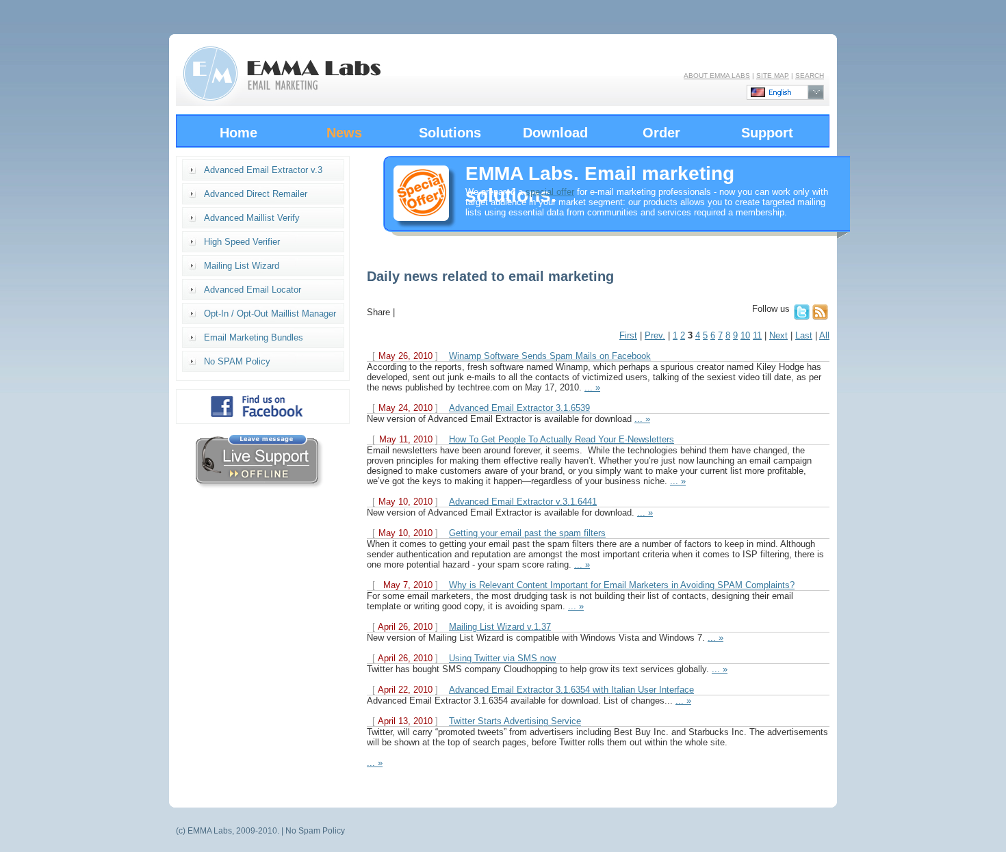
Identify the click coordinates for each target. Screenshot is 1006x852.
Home (238, 132)
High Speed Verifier (242, 242)
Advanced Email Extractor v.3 (263, 170)
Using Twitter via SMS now (502, 658)
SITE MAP (772, 75)
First (628, 335)
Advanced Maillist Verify (252, 218)
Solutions (450, 132)
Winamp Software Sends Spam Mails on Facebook (550, 356)
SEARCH (809, 75)
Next (778, 335)
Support (767, 132)
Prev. (655, 335)
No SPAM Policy (237, 361)
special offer (550, 192)
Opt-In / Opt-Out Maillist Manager (270, 313)
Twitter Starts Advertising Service (515, 721)
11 (757, 335)
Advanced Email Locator (252, 289)
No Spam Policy (315, 831)
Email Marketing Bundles (253, 337)
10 (745, 335)
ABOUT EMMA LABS (717, 75)
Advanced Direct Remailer (255, 194)
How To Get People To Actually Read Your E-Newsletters (561, 439)
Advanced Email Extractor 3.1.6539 (519, 408)
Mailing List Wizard (241, 266)
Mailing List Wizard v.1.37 (500, 627)
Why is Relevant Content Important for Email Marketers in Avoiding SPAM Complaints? (622, 585)
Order (661, 132)
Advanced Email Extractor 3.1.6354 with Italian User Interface (571, 689)
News (344, 132)
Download (555, 132)
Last (803, 335)
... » (592, 387)
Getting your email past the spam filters (527, 533)
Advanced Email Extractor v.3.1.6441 (523, 501)
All (824, 335)
